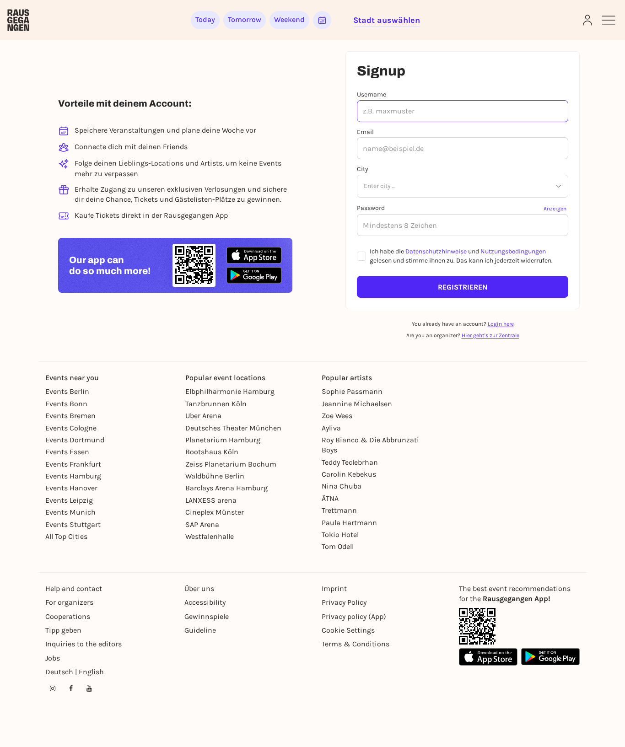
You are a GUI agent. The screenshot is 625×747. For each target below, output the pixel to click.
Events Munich (70, 512)
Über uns (199, 588)
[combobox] (364, 187)
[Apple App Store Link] (488, 657)
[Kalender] (322, 20)
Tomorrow (244, 19)
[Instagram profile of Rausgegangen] (52, 688)
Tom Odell (338, 546)
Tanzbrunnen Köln (216, 403)
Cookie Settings (348, 630)
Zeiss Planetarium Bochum (230, 464)
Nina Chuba (341, 486)
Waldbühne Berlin (214, 476)
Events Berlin (67, 391)
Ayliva (331, 428)
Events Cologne (71, 428)
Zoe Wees (337, 415)
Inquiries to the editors (83, 644)
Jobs (52, 658)
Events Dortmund (74, 439)
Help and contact (73, 588)
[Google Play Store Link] (550, 657)
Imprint (334, 588)
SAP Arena (202, 524)
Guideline (200, 630)
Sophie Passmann (352, 391)
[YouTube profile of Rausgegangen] (89, 688)
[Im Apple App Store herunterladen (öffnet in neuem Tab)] (253, 255)
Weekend (289, 19)
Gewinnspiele (206, 616)
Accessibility (205, 602)
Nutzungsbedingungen (513, 251)
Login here (501, 324)
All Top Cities (66, 536)
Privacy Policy (344, 602)
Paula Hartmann (349, 522)
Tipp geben (63, 630)
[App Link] (477, 626)
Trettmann (339, 510)
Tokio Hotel (340, 534)
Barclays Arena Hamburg (226, 488)
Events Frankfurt (73, 464)
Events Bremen (70, 415)
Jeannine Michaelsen (357, 403)
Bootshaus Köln (211, 451)
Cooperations (67, 616)
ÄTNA (330, 498)
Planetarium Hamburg (222, 439)
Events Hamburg (73, 476)
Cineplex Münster (214, 512)
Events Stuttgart (73, 524)
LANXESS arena (211, 500)
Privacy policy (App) (354, 616)
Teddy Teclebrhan (350, 462)
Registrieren (462, 287)
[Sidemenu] (608, 20)
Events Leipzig (69, 500)
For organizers (69, 602)
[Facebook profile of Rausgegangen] (71, 688)
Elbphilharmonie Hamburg (230, 391)
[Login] (587, 20)
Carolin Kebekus (349, 474)
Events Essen (67, 451)
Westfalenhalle (209, 536)
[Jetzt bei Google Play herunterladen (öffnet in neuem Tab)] (253, 275)
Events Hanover (71, 488)
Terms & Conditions (355, 644)
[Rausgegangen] (18, 20)
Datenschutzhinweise (436, 251)
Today (205, 19)
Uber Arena (203, 415)
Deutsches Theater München (233, 428)
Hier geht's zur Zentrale (490, 335)
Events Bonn (66, 403)
